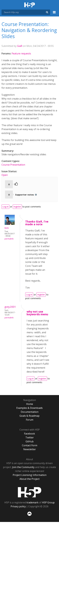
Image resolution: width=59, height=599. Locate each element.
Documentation (29, 411)
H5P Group (48, 502)
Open (5, 175)
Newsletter (29, 449)
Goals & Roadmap (29, 415)
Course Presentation (13, 164)
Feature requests (21, 53)
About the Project (29, 479)
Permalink (9, 238)
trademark (32, 502)
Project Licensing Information (29, 475)
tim (7, 228)
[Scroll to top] (29, 516)
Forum (29, 419)
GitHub (30, 441)
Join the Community (23, 467)
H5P (29, 492)
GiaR (19, 46)
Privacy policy (18, 506)
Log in (5, 206)
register (17, 206)
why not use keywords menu (37, 313)
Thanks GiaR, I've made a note (36, 223)
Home (29, 404)
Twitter (29, 437)
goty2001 (10, 306)
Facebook (29, 433)
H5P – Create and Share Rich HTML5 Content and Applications (29, 5)
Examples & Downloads (29, 408)
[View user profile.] (10, 224)
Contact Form (29, 445)
